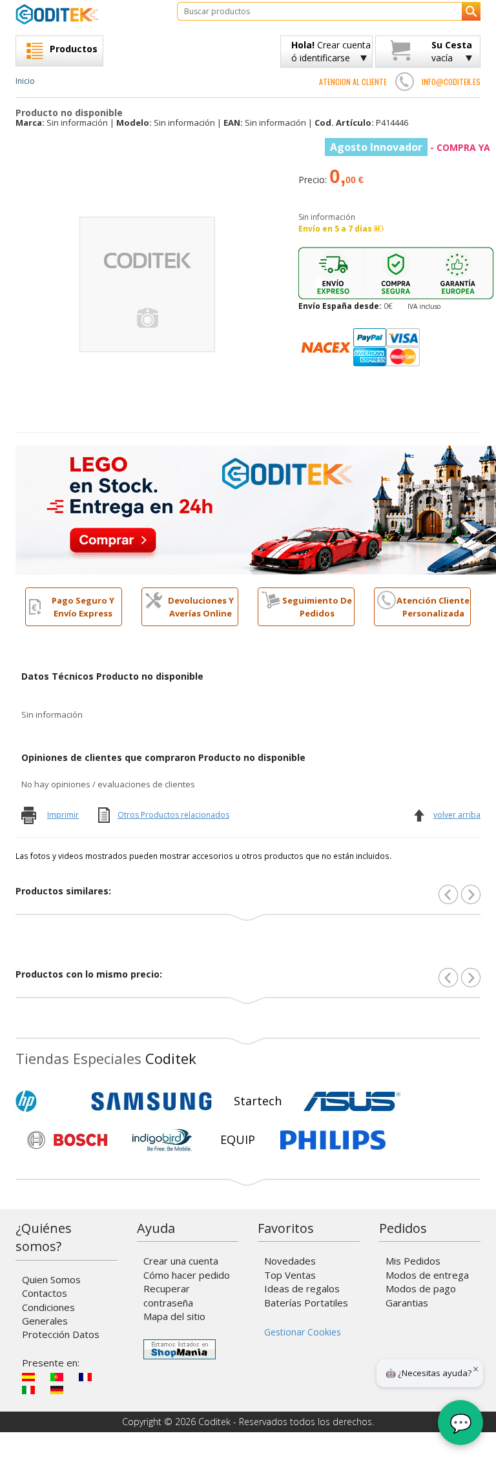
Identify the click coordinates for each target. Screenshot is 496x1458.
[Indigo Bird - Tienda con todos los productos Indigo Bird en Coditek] (162, 1140)
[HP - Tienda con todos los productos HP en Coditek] (48, 1101)
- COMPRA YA (410, 147)
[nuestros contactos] (404, 81)
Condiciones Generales (48, 1314)
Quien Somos (51, 1279)
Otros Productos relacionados (173, 814)
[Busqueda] (471, 11)
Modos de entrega (427, 1274)
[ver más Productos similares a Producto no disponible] (470, 894)
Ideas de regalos (302, 1288)
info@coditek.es (451, 81)
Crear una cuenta (180, 1260)
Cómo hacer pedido (186, 1274)
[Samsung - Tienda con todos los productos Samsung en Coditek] (151, 1101)
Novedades (290, 1260)
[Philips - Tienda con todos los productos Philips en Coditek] (333, 1140)
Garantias (407, 1302)
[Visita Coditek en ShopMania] (179, 1349)
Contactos (44, 1292)
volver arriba (456, 814)
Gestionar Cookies (302, 1332)
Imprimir (63, 814)
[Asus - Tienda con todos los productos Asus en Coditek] (352, 1101)
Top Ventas (290, 1274)
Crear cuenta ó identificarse (331, 51)
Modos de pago (421, 1288)
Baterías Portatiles (306, 1302)
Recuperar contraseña (168, 1295)
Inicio (25, 80)
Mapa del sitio (174, 1316)
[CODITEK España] (87, 14)
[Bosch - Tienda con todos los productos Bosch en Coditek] (67, 1140)
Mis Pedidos (413, 1260)
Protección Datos (60, 1334)
